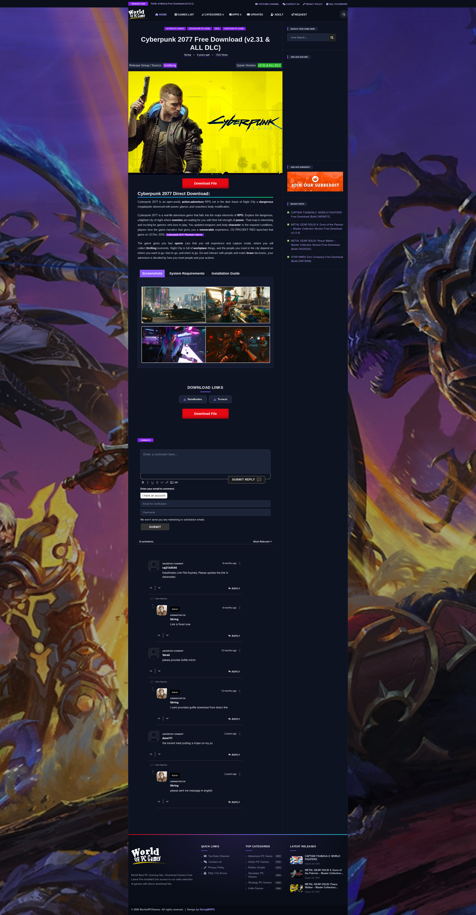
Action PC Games (175, 29)
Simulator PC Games (264, 875)
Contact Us (292, 4)
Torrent (222, 399)
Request (300, 14)
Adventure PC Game (199, 29)
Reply (236, 588)
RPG (217, 29)
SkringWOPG (207, 909)
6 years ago (203, 55)
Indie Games (264, 888)
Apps (235, 14)
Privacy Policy (314, 4)
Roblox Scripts (264, 867)
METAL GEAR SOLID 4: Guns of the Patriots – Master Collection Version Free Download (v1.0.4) (317, 228)
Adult (278, 14)
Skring (187, 55)
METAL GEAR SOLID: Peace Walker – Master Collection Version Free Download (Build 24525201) (315, 244)
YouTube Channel (268, 4)
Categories (212, 14)
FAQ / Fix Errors (337, 4)
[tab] (152, 273)
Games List (185, 14)
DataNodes (195, 399)
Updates (256, 14)
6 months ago (230, 563)
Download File (205, 183)
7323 (222, 55)
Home (162, 14)
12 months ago (229, 650)
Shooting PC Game (234, 29)
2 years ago (230, 733)
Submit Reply (243, 479)
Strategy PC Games (264, 882)
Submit (155, 526)
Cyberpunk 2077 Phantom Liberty (185, 234)
